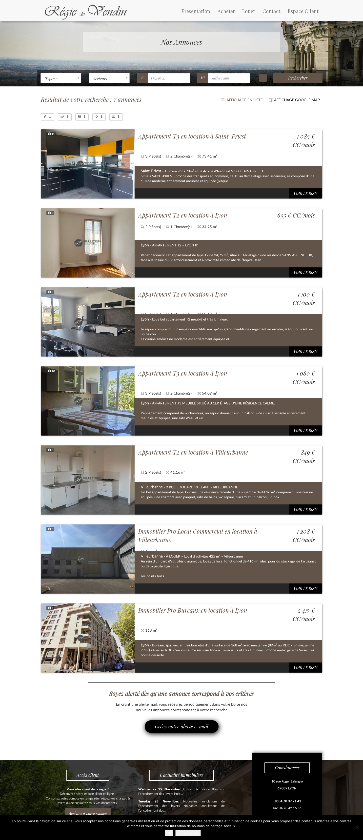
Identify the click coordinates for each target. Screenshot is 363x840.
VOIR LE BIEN (305, 193)
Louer (248, 11)
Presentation (196, 11)
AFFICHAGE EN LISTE (244, 100)
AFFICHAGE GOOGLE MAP (297, 100)
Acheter (226, 11)
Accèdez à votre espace (88, 813)
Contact (271, 11)
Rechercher (297, 77)
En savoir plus (188, 833)
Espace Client (303, 11)
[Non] (356, 827)
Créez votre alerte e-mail (181, 726)
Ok (169, 833)
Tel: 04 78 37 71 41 (287, 801)
